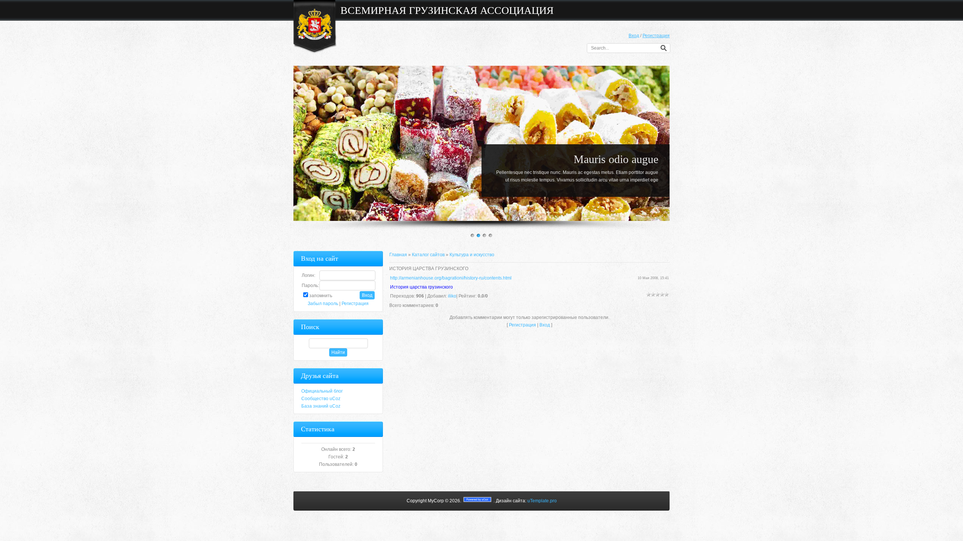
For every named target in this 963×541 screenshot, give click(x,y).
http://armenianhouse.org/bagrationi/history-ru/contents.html (451, 278)
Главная (398, 254)
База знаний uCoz (320, 406)
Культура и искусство (472, 254)
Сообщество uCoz (320, 398)
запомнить (320, 295)
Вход (634, 35)
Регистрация (656, 35)
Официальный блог (322, 391)
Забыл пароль (323, 303)
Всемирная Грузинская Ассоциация (447, 10)
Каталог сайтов (428, 254)
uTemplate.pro (542, 500)
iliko (452, 296)
